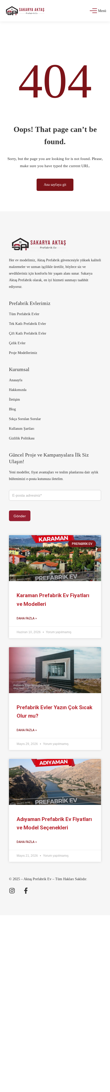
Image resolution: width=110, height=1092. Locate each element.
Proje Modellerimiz (23, 353)
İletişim (14, 399)
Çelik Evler (17, 343)
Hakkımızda (17, 390)
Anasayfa (15, 380)
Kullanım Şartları (21, 429)
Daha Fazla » (27, 618)
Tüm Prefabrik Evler (24, 314)
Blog (12, 409)
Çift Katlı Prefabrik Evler (27, 333)
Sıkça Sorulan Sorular (25, 419)
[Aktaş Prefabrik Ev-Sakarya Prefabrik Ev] (25, 11)
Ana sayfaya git (55, 185)
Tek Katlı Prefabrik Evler (27, 324)
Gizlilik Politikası (22, 438)
